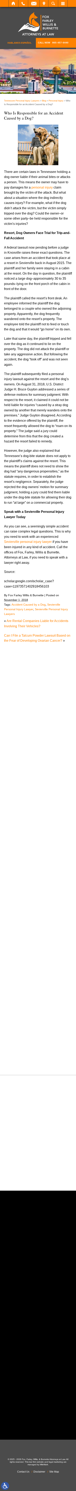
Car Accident (17, 839)
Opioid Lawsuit (19, 969)
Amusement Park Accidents (28, 818)
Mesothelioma (18, 943)
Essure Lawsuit (19, 896)
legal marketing (56, 1462)
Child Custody (18, 907)
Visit (44, 3)
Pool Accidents (19, 985)
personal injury (42, 187)
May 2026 (15, 781)
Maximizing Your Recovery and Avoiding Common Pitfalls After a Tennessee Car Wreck (37, 707)
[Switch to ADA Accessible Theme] (5, 1486)
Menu (62, 3)
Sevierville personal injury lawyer (28, 541)
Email (34, 3)
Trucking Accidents (21, 1047)
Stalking (14, 1026)
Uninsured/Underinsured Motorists (32, 1052)
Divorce (13, 876)
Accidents (15, 813)
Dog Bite (14, 881)
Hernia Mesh (17, 922)
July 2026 (15, 771)
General (14, 917)
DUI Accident (17, 891)
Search (53, 3)
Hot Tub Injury (18, 927)
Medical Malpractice (22, 938)
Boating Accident (20, 829)
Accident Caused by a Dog (29, 604)
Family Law (16, 901)
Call (23, 3)
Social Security (19, 1021)
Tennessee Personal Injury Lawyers (22, 100)
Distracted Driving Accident (27, 870)
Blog (44, 100)
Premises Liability (21, 995)
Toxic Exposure (19, 1037)
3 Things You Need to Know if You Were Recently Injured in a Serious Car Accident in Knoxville (38, 689)
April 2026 (15, 786)
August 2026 (17, 766)
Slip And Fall (17, 1016)
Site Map (54, 1471)
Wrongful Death (19, 1063)
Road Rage (16, 1011)
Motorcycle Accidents (23, 948)
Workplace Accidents (23, 1057)
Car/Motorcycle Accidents (26, 844)
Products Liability (20, 1005)
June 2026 (15, 776)
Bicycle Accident (20, 824)
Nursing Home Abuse (23, 964)
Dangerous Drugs (21, 860)
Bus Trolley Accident (22, 834)
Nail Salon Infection (22, 953)
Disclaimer (39, 1471)
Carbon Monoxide (21, 850)
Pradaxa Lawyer (20, 990)
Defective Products (21, 865)
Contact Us (23, 1471)
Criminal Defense (20, 855)
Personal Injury (56, 100)
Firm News (16, 912)
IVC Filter (15, 933)
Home (13, 3)
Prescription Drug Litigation (27, 1000)
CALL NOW (53, 43)
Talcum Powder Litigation (26, 1031)
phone (26, 1280)
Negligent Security (21, 959)
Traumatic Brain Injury (24, 1042)
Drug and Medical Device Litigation (33, 886)
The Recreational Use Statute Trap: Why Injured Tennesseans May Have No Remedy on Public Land (40, 672)
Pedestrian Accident (22, 974)
